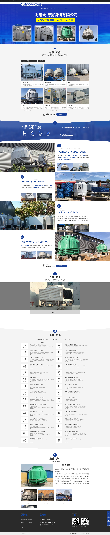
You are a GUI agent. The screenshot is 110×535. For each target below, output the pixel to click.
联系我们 (85, 8)
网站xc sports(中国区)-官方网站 (24, 519)
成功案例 (72, 8)
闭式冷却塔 (47, 105)
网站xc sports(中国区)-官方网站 (44, 8)
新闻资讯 (78, 8)
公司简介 (59, 8)
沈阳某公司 (55, 312)
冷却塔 (69, 82)
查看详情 (18, 24)
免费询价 (61, 114)
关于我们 (30, 519)
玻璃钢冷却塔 (25, 82)
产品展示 (66, 8)
